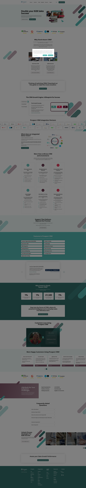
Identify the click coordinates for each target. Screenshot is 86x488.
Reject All (45, 55)
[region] (43, 53)
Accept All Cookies (50, 55)
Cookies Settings (35, 55)
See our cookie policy (49, 53)
